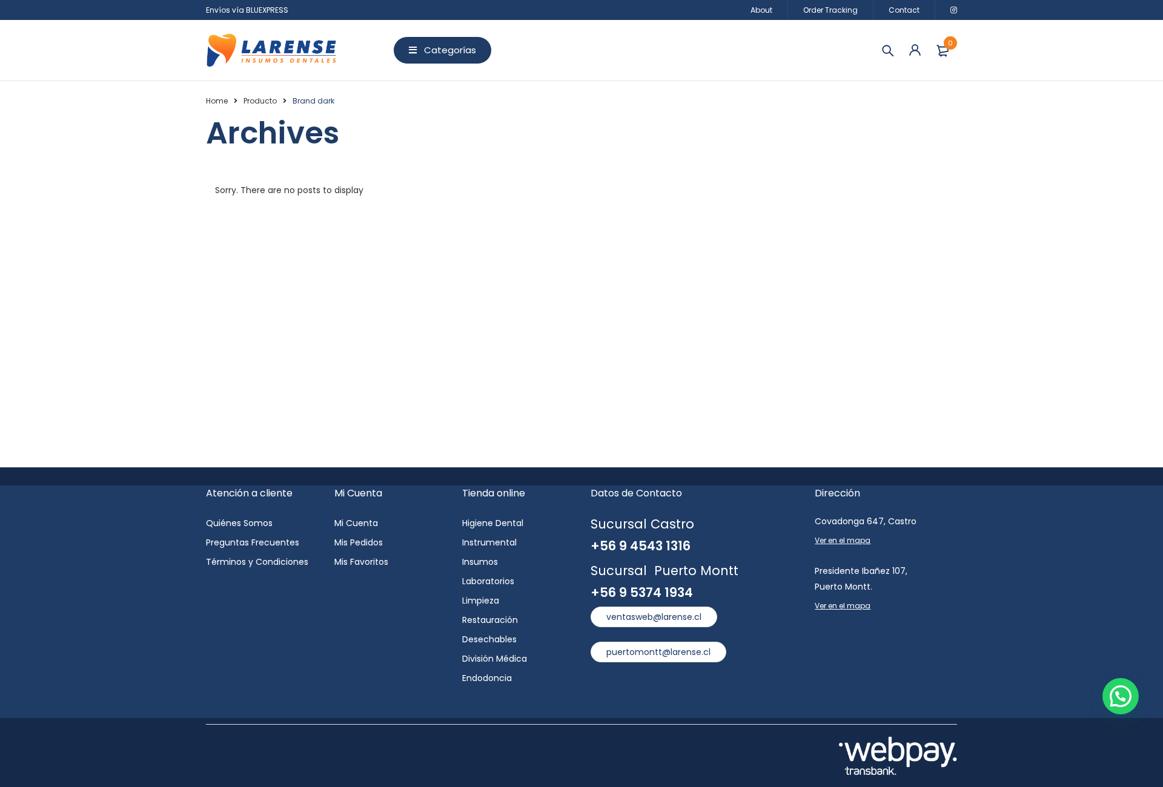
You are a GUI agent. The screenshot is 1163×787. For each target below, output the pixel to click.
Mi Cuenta (356, 523)
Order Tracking (830, 10)
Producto (260, 101)
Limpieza (480, 600)
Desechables (489, 639)
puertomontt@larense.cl (658, 652)
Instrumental (489, 542)
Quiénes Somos (239, 523)
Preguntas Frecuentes (252, 542)
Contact (904, 10)
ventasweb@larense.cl (653, 617)
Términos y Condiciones (257, 562)
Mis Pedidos (358, 542)
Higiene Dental (492, 523)
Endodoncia (487, 678)
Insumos (480, 562)
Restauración (490, 620)
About (761, 10)
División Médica (494, 659)
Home (217, 101)
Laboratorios (488, 581)
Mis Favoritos (361, 562)
